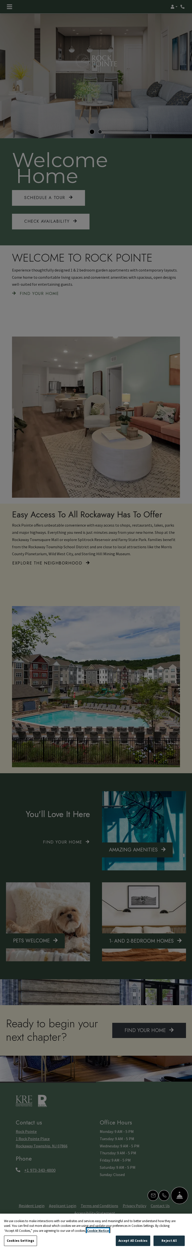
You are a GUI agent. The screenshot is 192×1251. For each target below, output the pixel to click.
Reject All (169, 1241)
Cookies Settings (20, 1241)
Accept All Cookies (133, 1241)
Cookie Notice (98, 1231)
